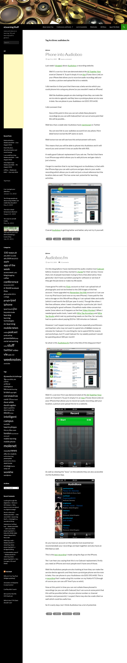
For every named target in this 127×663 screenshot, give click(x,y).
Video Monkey (88, 310)
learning (7, 315)
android (6, 381)
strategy (7, 466)
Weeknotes (93, 27)
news (15, 327)
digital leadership (9, 410)
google (7, 300)
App (84, 74)
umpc (6, 469)
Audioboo (72, 65)
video (15, 350)
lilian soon (12, 430)
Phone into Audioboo (63, 54)
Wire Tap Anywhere (85, 313)
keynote (7, 312)
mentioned (86, 125)
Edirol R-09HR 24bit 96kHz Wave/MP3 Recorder (10, 535)
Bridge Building (9, 549)
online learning (8, 456)
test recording (60, 554)
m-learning (9, 323)
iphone (47, 50)
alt (15, 252)
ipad (13, 300)
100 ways (9, 252)
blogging (11, 275)
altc (15, 379)
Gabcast (100, 269)
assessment (8, 272)
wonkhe (8, 472)
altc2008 (13, 256)
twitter (8, 350)
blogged (58, 65)
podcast (12, 332)
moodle (7, 451)
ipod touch (8, 309)
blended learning (12, 389)
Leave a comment (66, 59)
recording (51, 578)
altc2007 (7, 256)
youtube (7, 363)
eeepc (12, 413)
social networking (11, 341)
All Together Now (94, 71)
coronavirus (11, 395)
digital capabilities (9, 408)
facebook (15, 288)
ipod (5, 424)
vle (6, 354)
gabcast (76, 239)
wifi (9, 468)
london (7, 433)
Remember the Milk (78, 292)
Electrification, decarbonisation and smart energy (10, 150)
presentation (9, 338)
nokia (6, 332)
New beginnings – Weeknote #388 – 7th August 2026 (11, 165)
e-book (7, 287)
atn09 (49, 239)
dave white (9, 402)
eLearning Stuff (11, 27)
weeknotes (12, 359)
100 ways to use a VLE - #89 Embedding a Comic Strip (11, 234)
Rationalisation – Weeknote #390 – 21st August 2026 (11, 142)
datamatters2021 (9, 285)
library (6, 430)
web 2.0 (11, 355)
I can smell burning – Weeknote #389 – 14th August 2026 (11, 157)
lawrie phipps (10, 427)
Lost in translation (81, 27)
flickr (6, 291)
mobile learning (10, 438)
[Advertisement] (14, 91)
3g (5, 379)
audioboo (57, 239)
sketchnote (8, 463)
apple (6, 261)
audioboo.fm (67, 239)
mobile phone (9, 441)
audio (15, 272)
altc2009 (7, 258)
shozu (14, 461)
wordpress (7, 475)
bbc (5, 389)
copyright (13, 392)
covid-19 (7, 399)
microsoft (6, 436)
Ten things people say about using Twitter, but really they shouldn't (11, 200)
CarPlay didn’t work (10, 589)
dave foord (14, 399)
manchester (14, 433)
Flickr (68, 286)
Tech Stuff (9, 571)
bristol (7, 392)
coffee (6, 278)
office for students (10, 454)
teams (13, 466)
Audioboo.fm (56, 257)
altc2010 (15, 259)
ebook (7, 412)
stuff (10, 345)
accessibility (10, 379)
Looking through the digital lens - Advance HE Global (10, 503)
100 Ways (103, 27)
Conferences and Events (64, 27)
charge (80, 272)
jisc (15, 308)
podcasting (8, 335)
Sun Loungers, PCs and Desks (11, 561)
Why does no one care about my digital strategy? (11, 507)
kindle (13, 312)
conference (11, 281)
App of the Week (114, 27)
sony (5, 346)
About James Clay (48, 27)
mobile (7, 327)
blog (5, 275)
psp (17, 338)
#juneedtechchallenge (13, 376)
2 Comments (65, 262)
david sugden (10, 405)
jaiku (8, 424)
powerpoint (8, 458)
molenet (10, 446)
